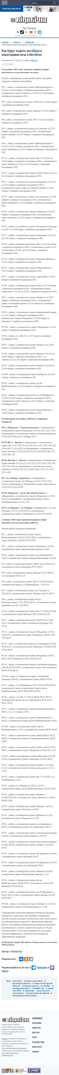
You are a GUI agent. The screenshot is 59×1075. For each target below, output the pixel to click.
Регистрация (32, 28)
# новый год (38, 988)
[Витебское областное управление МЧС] (34, 1072)
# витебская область (29, 982)
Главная (5, 42)
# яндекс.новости (30, 985)
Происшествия (38, 1042)
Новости (16, 42)
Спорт (34, 1037)
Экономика (36, 1023)
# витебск (17, 981)
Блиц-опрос (37, 1047)
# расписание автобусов (38, 993)
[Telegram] (31, 959)
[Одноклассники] (26, 959)
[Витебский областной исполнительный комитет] (21, 1072)
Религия (35, 1052)
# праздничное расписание (32, 994)
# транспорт (29, 990)
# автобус (46, 985)
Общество (29, 42)
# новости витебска (33, 981)
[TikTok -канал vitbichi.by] (22, 33)
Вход (24, 28)
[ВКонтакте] (21, 959)
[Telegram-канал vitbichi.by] (40, 33)
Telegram (42, 967)
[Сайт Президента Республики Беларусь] (8, 1072)
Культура (35, 1032)
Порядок (4, 1039)
